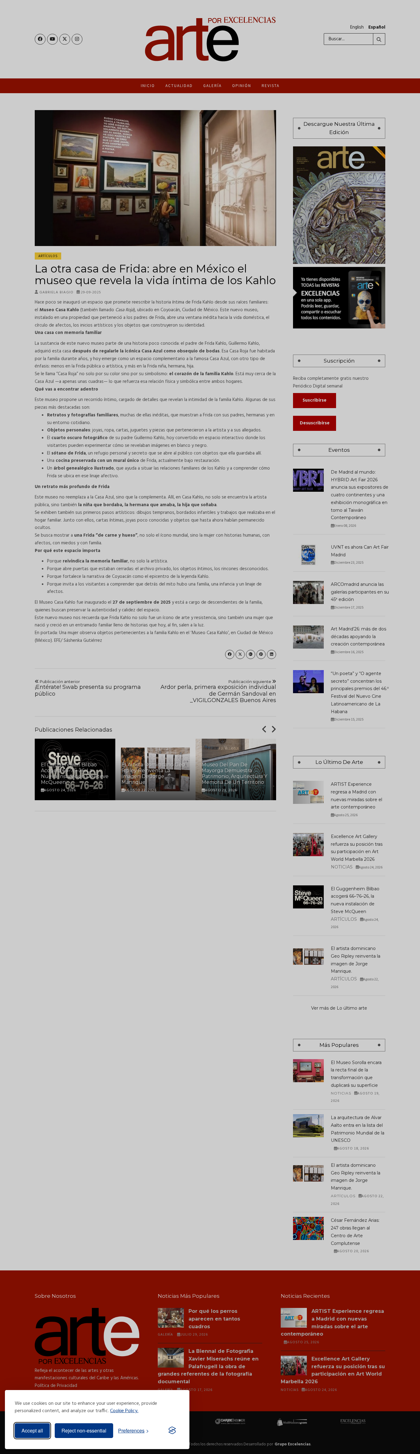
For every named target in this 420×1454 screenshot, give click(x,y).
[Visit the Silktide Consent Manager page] (172, 1430)
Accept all (32, 1430)
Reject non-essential (83, 1430)
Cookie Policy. (124, 1411)
